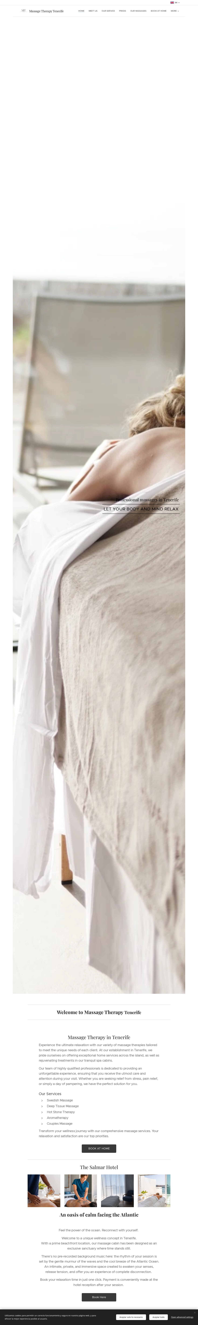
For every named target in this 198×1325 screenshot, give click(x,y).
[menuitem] (82, 11)
